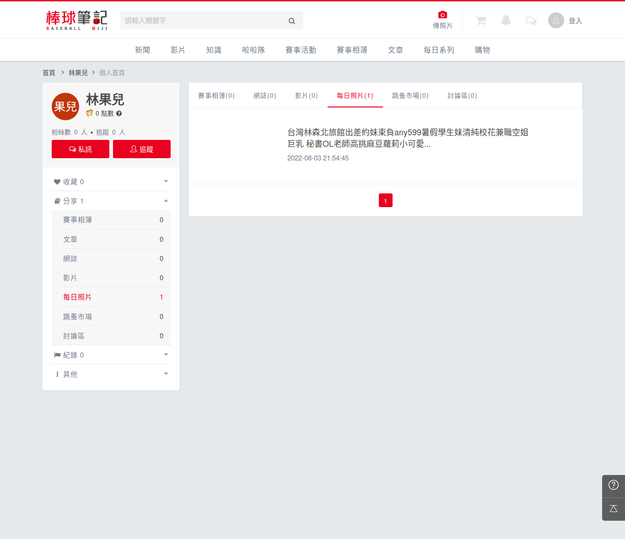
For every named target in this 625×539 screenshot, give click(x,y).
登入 (575, 20)
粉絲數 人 (69, 131)
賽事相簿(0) (216, 95)
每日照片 (77, 296)
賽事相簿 (352, 49)
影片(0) (306, 95)
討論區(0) (462, 95)
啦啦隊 (253, 49)
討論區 (74, 335)
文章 (396, 49)
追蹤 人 (110, 131)
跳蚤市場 (77, 316)
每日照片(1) (355, 95)
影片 (178, 49)
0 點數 (105, 113)
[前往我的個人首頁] (556, 20)
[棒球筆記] (77, 20)
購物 (482, 49)
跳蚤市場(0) (410, 95)
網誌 (70, 258)
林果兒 (78, 72)
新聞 (143, 49)
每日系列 (439, 49)
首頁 (49, 72)
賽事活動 (301, 49)
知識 (214, 49)
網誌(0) (265, 95)
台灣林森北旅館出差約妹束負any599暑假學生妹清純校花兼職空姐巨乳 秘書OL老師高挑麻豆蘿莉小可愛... (407, 137)
